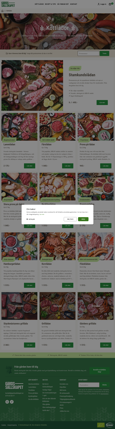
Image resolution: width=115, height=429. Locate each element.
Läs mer (41, 214)
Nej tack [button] (70, 219)
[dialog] (57, 214)
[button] (31, 219)
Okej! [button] (83, 219)
